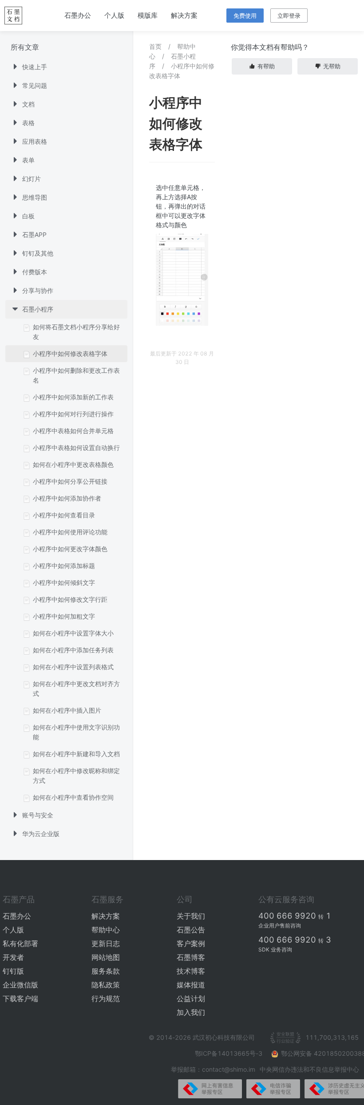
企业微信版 (20, 984)
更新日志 (105, 943)
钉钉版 (13, 971)
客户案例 (191, 943)
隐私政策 (105, 984)
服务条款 (105, 971)
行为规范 (105, 998)
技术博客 (191, 971)
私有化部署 (20, 943)
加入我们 (191, 1012)
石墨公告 (191, 929)
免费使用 (245, 15)
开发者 (13, 957)
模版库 (148, 15)
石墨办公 (77, 15)
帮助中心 (105, 929)
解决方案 (184, 15)
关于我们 (191, 916)
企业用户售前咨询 (279, 925)
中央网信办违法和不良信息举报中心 (309, 1069)
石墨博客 (191, 957)
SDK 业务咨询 (275, 949)
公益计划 (191, 998)
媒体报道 (191, 984)
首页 (155, 46)
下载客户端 (20, 998)
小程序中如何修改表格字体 (181, 70)
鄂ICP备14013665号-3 (229, 1053)
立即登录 (289, 15)
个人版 (114, 15)
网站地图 (105, 957)
